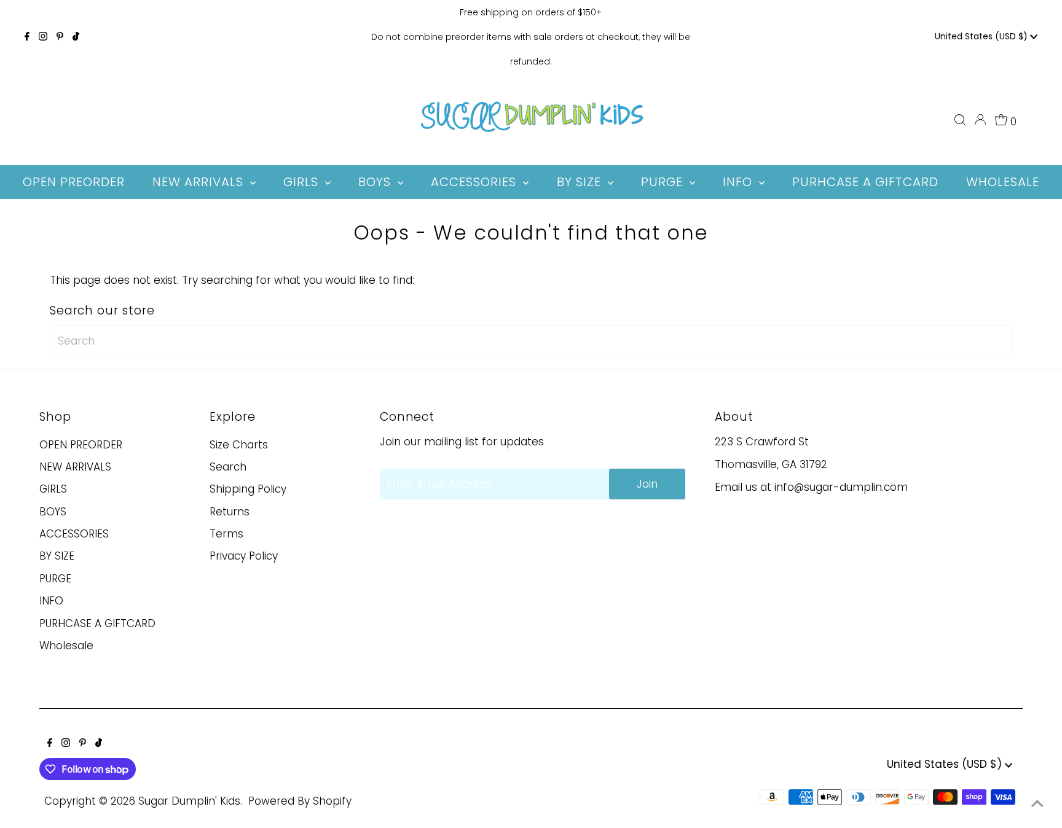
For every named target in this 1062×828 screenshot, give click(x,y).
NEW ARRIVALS (75, 466)
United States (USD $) (982, 36)
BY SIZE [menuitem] (581, 181)
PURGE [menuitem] (663, 181)
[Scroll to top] (1037, 803)
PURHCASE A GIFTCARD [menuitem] (865, 181)
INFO (51, 600)
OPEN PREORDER (80, 444)
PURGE (55, 578)
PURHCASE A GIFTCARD (97, 623)
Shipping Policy (248, 489)
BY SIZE (56, 556)
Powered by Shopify (300, 801)
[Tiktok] (75, 37)
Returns (230, 511)
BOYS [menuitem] (376, 181)
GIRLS (53, 489)
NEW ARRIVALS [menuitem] (199, 181)
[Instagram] (43, 37)
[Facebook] (27, 37)
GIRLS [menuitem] (302, 181)
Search (228, 466)
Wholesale (66, 645)
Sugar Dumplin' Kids (189, 801)
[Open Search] (960, 119)
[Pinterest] (59, 37)
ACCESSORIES (74, 533)
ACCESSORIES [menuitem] (475, 181)
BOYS (52, 511)
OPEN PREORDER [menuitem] (74, 181)
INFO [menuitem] (739, 181)
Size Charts (239, 444)
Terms (226, 533)
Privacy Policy (244, 556)
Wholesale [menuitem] (1002, 181)
